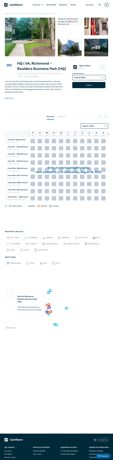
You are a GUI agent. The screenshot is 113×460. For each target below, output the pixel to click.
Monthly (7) (62, 117)
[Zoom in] (10, 290)
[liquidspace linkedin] (95, 440)
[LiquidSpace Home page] (13, 5)
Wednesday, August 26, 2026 (82, 172)
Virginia (7, 14)
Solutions (36, 5)
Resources (63, 5)
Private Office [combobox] (80, 77)
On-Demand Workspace (69, 451)
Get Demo (8, 451)
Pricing (72, 5)
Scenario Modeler (39, 451)
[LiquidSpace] (13, 440)
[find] (99, 5)
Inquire (89, 85)
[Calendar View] (105, 116)
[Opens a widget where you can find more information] (103, 456)
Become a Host (9, 457)
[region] (56, 308)
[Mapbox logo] (10, 328)
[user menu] (107, 5)
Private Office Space (68, 454)
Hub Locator (37, 454)
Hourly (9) (50, 117)
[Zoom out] (10, 295)
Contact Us (103, 440)
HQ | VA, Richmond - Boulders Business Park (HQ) (38, 14)
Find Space (8, 454)
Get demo (90, 5)
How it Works (51, 5)
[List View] (100, 116)
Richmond (15, 14)
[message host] (102, 67)
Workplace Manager (96, 451)
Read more (9, 98)
